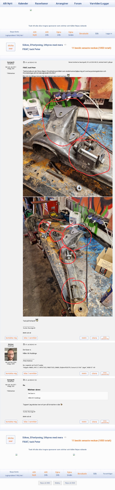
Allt (47, 33)
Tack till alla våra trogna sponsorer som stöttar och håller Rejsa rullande (57, 26)
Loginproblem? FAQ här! (14, 35)
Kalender (23, 3)
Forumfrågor (108, 474)
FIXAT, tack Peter (31, 49)
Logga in (109, 34)
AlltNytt (35, 33)
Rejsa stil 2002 (45, 483)
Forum (78, 3)
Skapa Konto (14, 32)
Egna (59, 33)
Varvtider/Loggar (99, 3)
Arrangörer (62, 3)
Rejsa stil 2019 (70, 483)
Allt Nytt (7, 3)
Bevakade (83, 34)
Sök (96, 34)
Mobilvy (57, 483)
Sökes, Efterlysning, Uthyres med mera (42, 45)
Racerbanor (41, 3)
